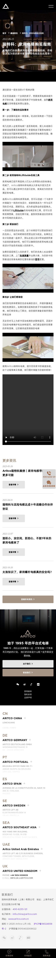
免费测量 (24, 255)
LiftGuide (18, 210)
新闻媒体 (28, 691)
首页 (4, 33)
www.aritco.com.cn (18, 919)
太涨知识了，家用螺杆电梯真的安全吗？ (27, 572)
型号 (37, 259)
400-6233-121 (20, 909)
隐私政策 (28, 694)
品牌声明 (28, 697)
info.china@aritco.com (25, 914)
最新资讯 (14, 33)
